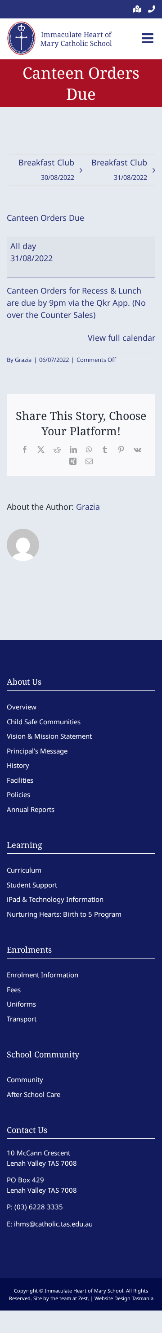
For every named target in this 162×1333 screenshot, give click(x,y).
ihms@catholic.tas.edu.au (53, 1223)
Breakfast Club (46, 169)
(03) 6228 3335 (38, 1206)
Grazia (23, 360)
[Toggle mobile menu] (148, 38)
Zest (83, 1298)
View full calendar (121, 337)
